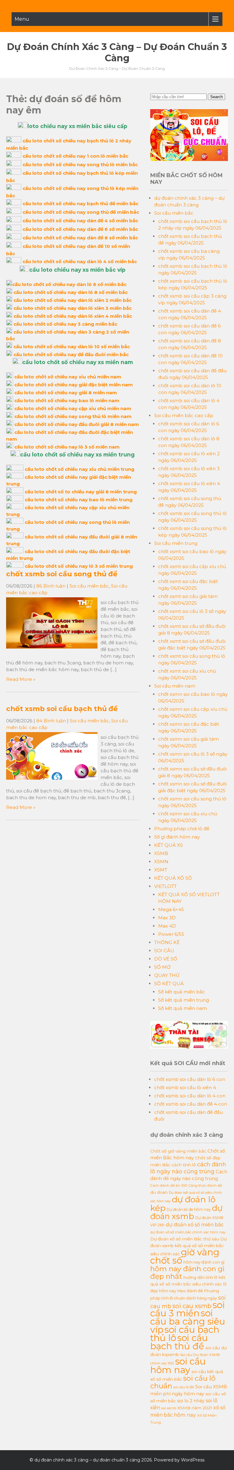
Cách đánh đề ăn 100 (168, 1185)
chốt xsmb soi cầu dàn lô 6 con (189, 1079)
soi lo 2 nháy (190, 1401)
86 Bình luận (51, 586)
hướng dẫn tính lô (200, 1277)
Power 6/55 (171, 934)
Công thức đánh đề (205, 1185)
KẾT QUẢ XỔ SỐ (173, 878)
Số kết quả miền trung (183, 1000)
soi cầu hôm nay (178, 1365)
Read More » (20, 679)
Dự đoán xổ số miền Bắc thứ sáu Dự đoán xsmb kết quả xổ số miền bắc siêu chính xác (188, 1246)
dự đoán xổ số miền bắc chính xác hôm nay (187, 1232)
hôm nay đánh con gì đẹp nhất (187, 1272)
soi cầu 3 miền (187, 1309)
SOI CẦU (164, 950)
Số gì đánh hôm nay (177, 837)
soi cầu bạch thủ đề (179, 1341)
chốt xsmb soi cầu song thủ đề (61, 574)
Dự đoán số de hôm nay (189, 1209)
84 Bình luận (51, 721)
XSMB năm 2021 (194, 1407)
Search (216, 97)
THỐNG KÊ (167, 942)
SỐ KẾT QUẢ (169, 983)
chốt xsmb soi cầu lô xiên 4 (185, 1087)
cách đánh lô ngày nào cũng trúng (188, 1168)
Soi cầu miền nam (174, 686)
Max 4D (167, 926)
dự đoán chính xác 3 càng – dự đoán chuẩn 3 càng (117, 52)
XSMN (161, 861)
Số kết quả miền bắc (181, 992)
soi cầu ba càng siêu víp (187, 1321)
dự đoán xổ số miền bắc (195, 1224)
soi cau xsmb (191, 1306)
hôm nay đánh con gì (204, 1262)
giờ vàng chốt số (184, 1256)
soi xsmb (168, 1408)
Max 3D (167, 918)
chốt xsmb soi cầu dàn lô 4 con (189, 1096)
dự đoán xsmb (186, 1212)
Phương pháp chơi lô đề (181, 829)
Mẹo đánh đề (190, 1290)
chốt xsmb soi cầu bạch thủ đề (62, 708)
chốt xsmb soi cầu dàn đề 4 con (190, 1104)
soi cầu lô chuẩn (183, 1382)
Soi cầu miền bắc (89, 586)
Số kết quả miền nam (182, 1008)
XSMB (161, 853)
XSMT (160, 870)
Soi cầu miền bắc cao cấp (183, 415)
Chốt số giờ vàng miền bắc (178, 1151)
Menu (22, 19)
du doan (159, 1192)
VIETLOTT (165, 886)
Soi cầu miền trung (175, 543)
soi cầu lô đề (183, 1387)
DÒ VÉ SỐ (165, 959)
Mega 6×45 (171, 909)
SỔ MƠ (162, 967)
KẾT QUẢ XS (168, 845)
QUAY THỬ (166, 975)
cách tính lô (184, 1164)
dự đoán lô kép (182, 1203)
